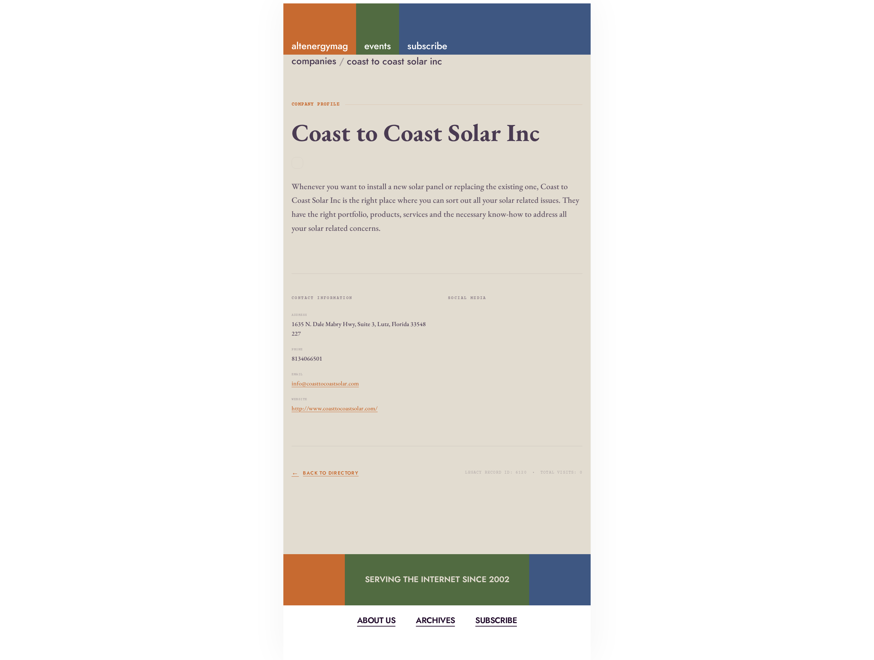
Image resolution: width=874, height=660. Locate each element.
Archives (435, 620)
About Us (376, 620)
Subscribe (496, 620)
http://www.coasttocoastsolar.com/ (335, 408)
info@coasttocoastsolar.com (325, 383)
